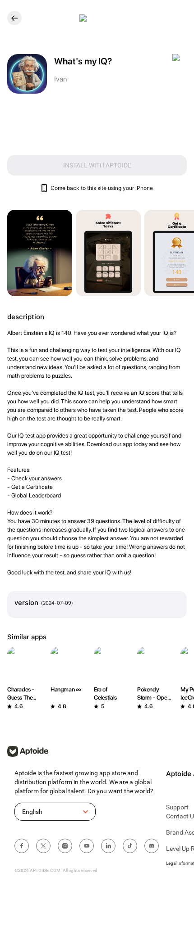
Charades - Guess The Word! (20, 694)
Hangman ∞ (66, 689)
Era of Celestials (105, 693)
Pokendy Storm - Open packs (153, 694)
